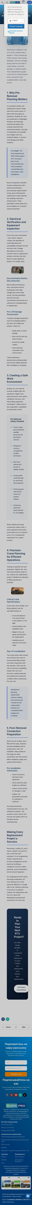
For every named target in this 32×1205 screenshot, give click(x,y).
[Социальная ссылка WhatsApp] (7, 1019)
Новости (3, 1157)
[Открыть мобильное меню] (2, 2)
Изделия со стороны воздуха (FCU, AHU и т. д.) (15, 1150)
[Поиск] (7, 2)
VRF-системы (5, 1144)
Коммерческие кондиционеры (11, 1134)
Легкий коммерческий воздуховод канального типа (15, 1140)
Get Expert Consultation (21, 988)
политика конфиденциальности (13, 1194)
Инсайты (4, 1160)
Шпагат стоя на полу (7, 1127)
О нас (3, 1163)
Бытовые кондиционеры (9, 1122)
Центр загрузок (19, 1157)
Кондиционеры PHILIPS (8, 1130)
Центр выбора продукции (19, 1160)
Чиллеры (4, 1147)
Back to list (16, 1027)
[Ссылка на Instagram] (11, 1095)
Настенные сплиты (7, 1124)
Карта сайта (17, 1196)
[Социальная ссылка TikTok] (25, 1095)
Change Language (16, 26)
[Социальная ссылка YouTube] (16, 1095)
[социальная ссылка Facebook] (3, 1019)
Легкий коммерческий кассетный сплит (13, 1137)
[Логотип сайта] (15, 2)
